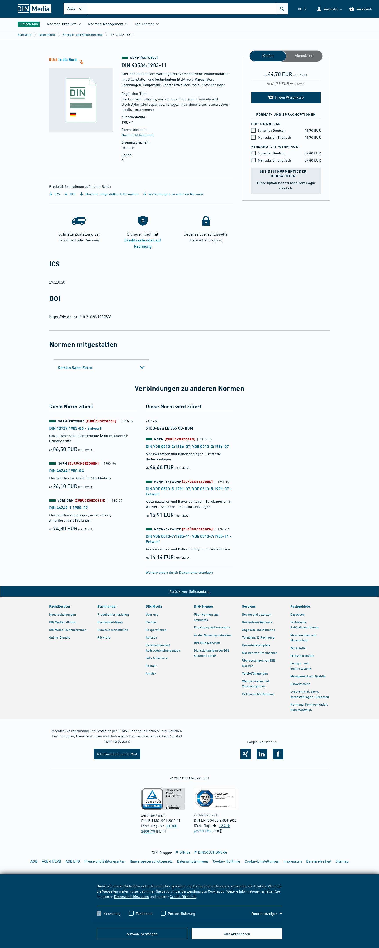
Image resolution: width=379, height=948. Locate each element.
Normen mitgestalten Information (111, 194)
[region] (189, 903)
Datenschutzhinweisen (131, 896)
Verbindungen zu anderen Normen (175, 194)
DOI (72, 194)
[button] (329, 8)
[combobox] (187, 8)
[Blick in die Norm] (81, 94)
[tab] (101, 367)
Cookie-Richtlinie (183, 896)
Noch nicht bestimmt (138, 134)
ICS (57, 194)
